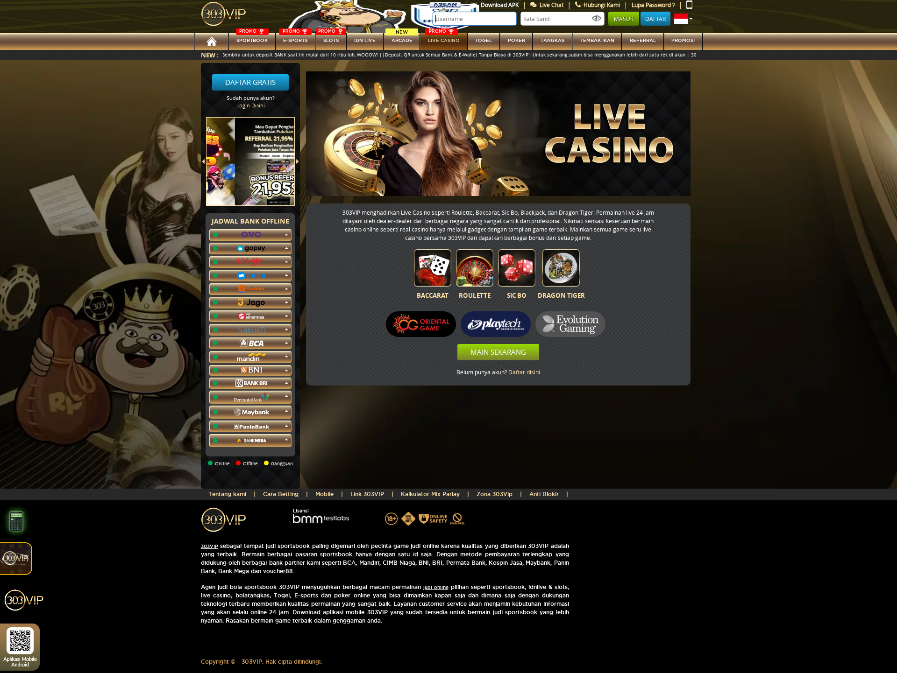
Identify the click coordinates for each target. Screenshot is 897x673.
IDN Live (365, 40)
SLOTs (328, 38)
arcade (402, 38)
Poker (516, 40)
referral (643, 40)
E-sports (295, 38)
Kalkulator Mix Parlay (430, 494)
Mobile (324, 494)
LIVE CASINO (444, 38)
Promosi (683, 40)
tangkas (552, 40)
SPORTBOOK (252, 38)
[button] (683, 19)
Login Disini (250, 105)
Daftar (655, 18)
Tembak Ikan (597, 40)
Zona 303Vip (495, 494)
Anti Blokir (544, 494)
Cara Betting (281, 494)
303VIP (209, 546)
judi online (435, 587)
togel (483, 40)
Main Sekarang (498, 352)
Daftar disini (524, 372)
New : (210, 54)
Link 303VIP (367, 494)
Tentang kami (227, 494)
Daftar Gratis (250, 82)
